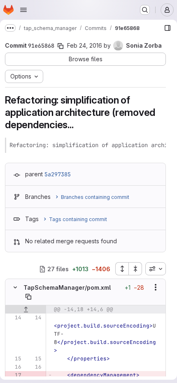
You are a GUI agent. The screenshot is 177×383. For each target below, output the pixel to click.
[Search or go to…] (145, 10)
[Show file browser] (167, 28)
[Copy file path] (28, 297)
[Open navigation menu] (23, 9)
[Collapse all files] (135, 268)
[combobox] (155, 268)
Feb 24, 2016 (84, 45)
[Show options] (156, 287)
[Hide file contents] (15, 287)
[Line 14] (14, 318)
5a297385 (57, 174)
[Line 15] (14, 359)
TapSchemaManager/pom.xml (67, 287)
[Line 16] (14, 367)
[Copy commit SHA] (60, 46)
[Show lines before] (25, 309)
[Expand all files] (121, 268)
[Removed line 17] (14, 375)
